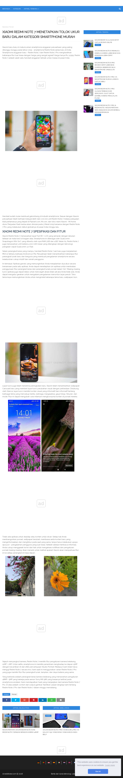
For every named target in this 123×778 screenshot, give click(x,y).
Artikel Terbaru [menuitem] (31, 9)
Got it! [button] (98, 771)
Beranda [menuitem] (6, 9)
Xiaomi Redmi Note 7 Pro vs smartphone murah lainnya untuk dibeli (107, 79)
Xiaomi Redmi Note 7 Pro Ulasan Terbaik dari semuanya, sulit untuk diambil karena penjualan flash (106, 93)
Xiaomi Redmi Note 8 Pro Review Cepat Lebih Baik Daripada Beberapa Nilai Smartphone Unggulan (105, 66)
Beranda (5, 27)
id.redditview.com (9, 774)
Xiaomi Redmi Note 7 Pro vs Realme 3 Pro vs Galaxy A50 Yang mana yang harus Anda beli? (61, 732)
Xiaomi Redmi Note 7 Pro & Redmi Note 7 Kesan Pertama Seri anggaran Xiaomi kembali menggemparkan (107, 108)
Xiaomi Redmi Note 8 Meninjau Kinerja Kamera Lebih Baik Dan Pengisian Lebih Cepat (107, 53)
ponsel (11, 27)
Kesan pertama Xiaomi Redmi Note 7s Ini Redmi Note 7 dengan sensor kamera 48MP (20, 731)
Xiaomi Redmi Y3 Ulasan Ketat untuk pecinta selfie (107, 41)
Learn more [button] (110, 765)
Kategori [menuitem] (17, 9)
